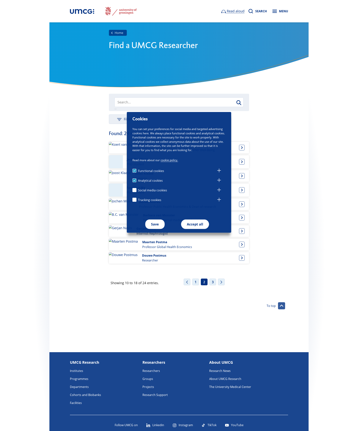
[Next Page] (221, 282)
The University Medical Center (230, 387)
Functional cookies (151, 171)
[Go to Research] (82, 11)
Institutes (76, 371)
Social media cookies (152, 190)
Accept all (195, 224)
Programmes (79, 379)
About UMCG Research (225, 379)
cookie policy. (169, 160)
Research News (220, 371)
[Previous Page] (187, 282)
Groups (147, 379)
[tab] (219, 171)
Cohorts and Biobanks (85, 395)
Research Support (155, 395)
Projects (148, 387)
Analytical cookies (150, 181)
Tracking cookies (149, 200)
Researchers (151, 371)
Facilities (76, 403)
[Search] (238, 102)
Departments (79, 387)
